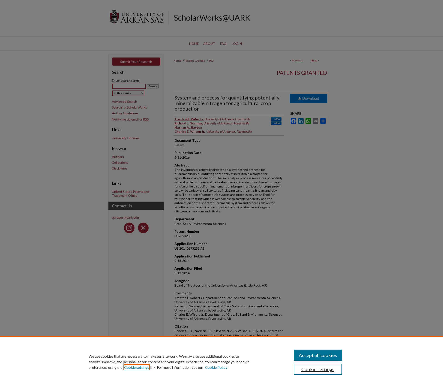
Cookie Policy (216, 367)
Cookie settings (136, 367)
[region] (221, 361)
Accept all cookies (318, 355)
